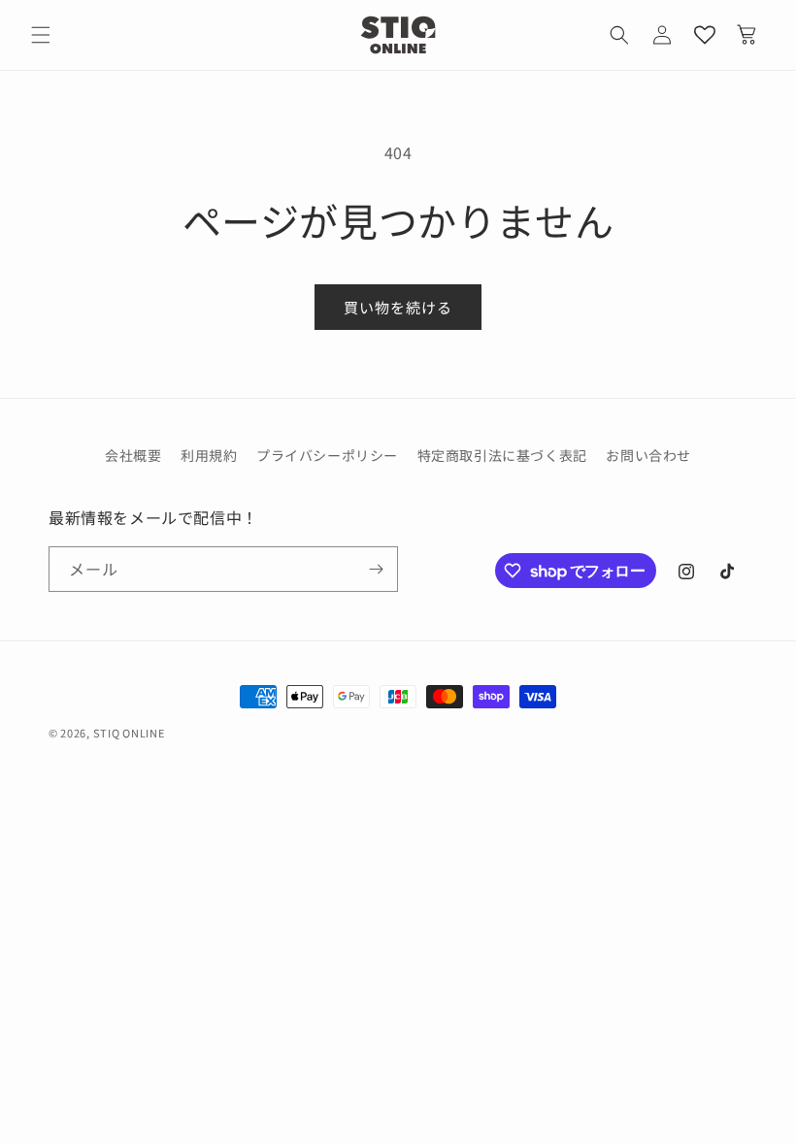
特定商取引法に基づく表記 (502, 455)
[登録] (375, 569)
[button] (619, 35)
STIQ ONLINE (129, 732)
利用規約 (209, 455)
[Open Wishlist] (704, 35)
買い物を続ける (398, 307)
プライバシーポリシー (327, 455)
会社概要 (133, 455)
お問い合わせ (648, 455)
